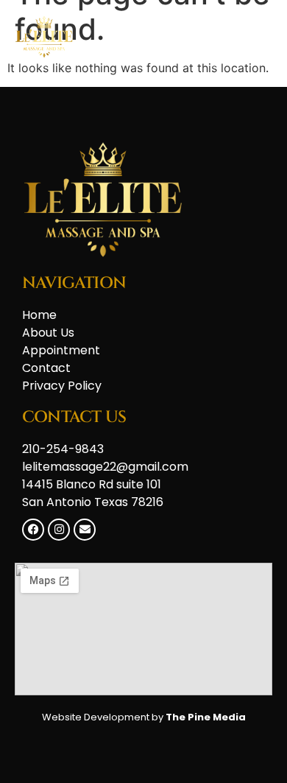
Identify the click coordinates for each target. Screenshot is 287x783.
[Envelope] (85, 530)
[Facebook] (33, 530)
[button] (255, 37)
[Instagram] (59, 530)
